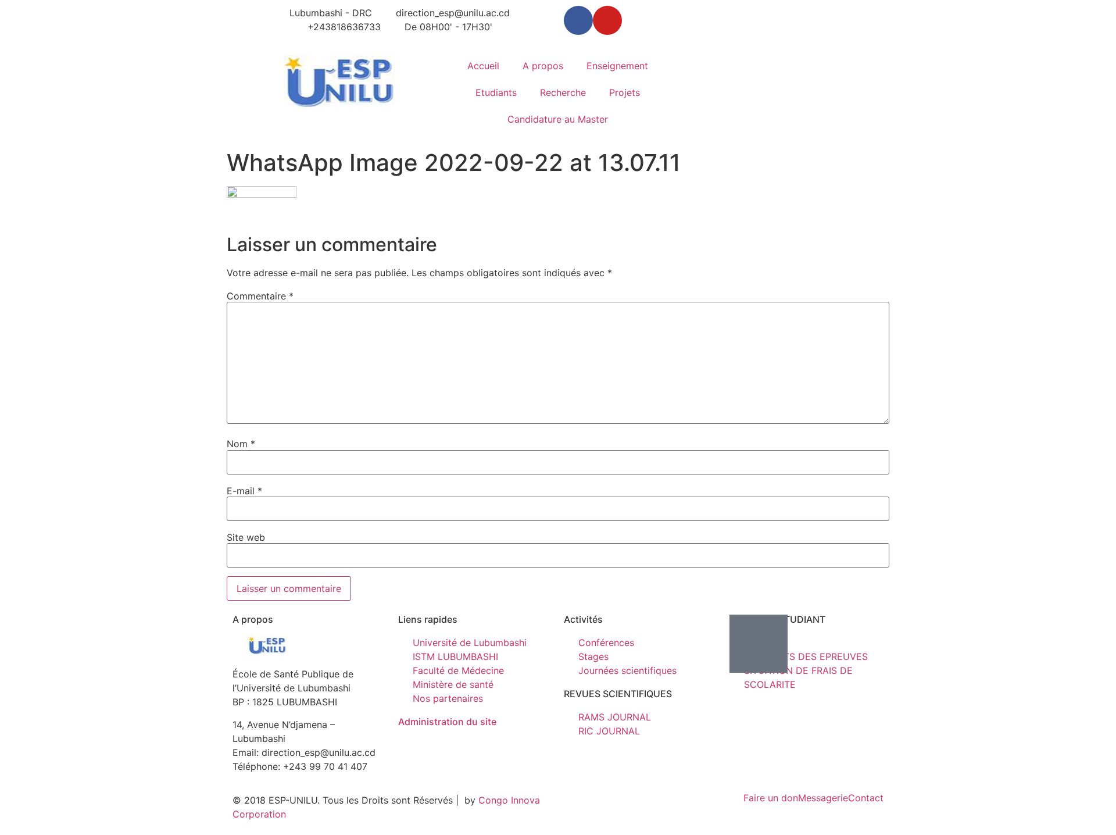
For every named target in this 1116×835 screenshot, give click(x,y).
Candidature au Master (557, 119)
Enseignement (617, 66)
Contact (866, 797)
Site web (246, 537)
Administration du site (447, 721)
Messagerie (823, 797)
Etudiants (496, 92)
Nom (241, 443)
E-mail (244, 490)
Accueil (483, 66)
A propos (543, 66)
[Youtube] (607, 20)
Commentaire (260, 296)
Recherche (563, 92)
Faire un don (770, 797)
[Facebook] (578, 20)
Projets (624, 92)
